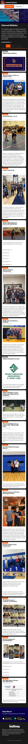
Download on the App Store (7, 719)
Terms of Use (10, 740)
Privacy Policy (18, 740)
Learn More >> (6, 42)
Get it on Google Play (20, 719)
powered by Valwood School (14, 726)
